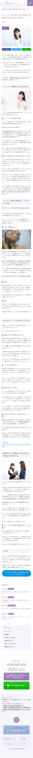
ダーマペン (7, 631)
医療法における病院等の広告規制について (14, 705)
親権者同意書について (9, 739)
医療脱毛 (7, 634)
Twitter (16, 49)
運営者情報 (23, 739)
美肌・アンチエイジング (11, 643)
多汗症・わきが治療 (9, 637)
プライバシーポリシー (23, 744)
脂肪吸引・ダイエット (10, 646)
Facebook (7, 49)
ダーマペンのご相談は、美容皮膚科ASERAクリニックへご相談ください (16, 573)
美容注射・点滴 (8, 640)
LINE (26, 49)
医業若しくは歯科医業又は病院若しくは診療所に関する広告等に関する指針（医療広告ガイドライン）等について (16, 709)
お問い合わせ (9, 744)
